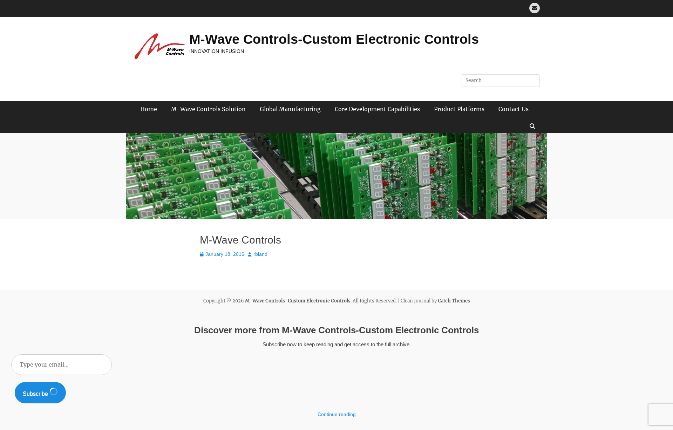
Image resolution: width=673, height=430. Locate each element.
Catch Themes (454, 301)
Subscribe (36, 394)
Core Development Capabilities (377, 108)
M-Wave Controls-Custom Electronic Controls (334, 39)
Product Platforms (459, 108)
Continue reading (337, 414)
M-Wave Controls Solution (208, 108)
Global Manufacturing (290, 108)
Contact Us (513, 108)
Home (148, 108)
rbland (260, 254)
